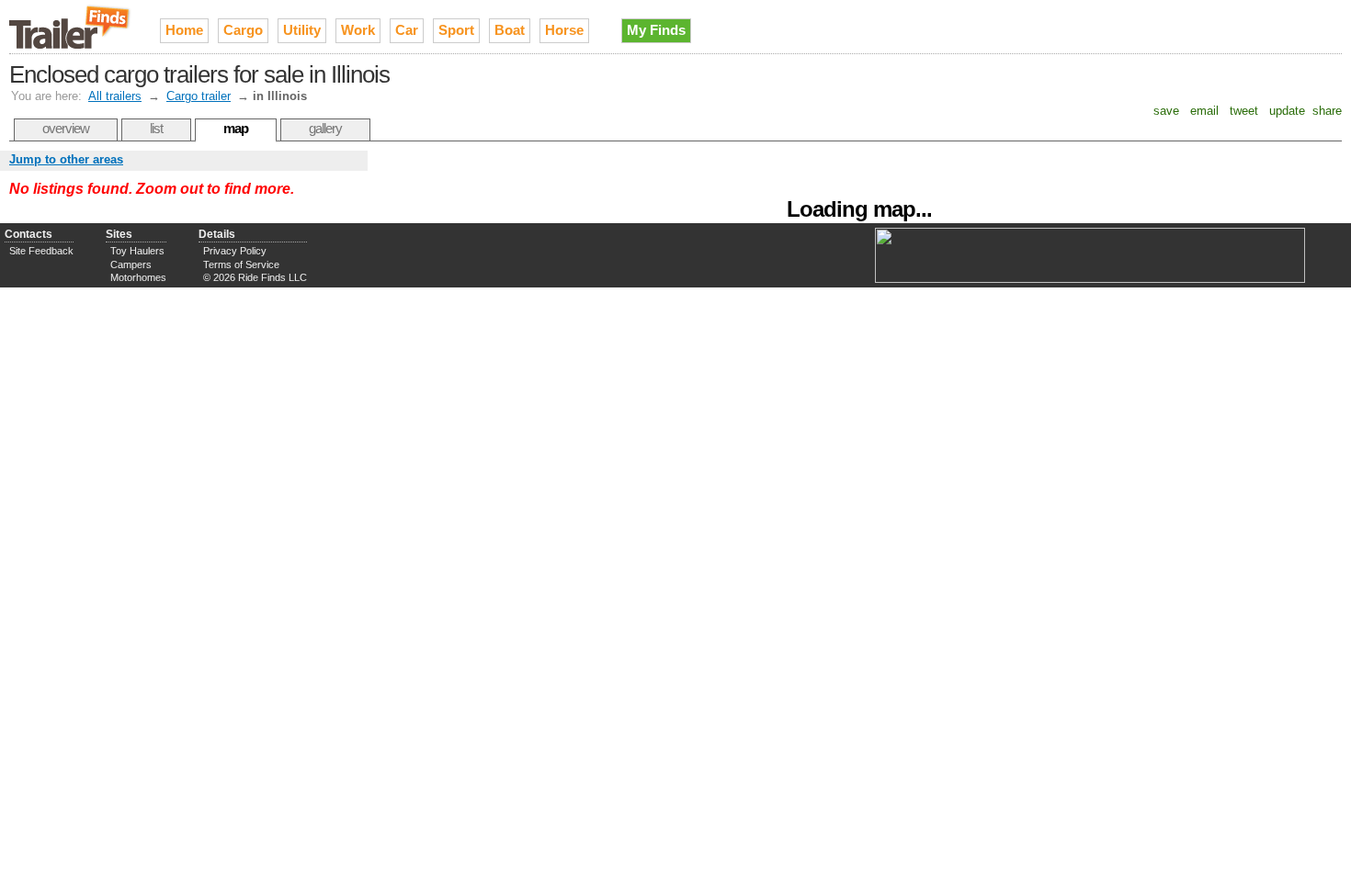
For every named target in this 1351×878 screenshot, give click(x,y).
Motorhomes (138, 277)
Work (358, 30)
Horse (564, 30)
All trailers (115, 96)
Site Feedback (41, 250)
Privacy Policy (235, 250)
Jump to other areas (66, 159)
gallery (325, 128)
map (235, 128)
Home (184, 30)
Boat (509, 30)
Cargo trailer (198, 96)
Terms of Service (241, 264)
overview (65, 128)
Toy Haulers (137, 250)
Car (406, 30)
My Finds (656, 30)
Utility (302, 30)
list (156, 128)
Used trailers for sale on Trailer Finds (70, 27)
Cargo (243, 30)
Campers (131, 264)
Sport (456, 30)
